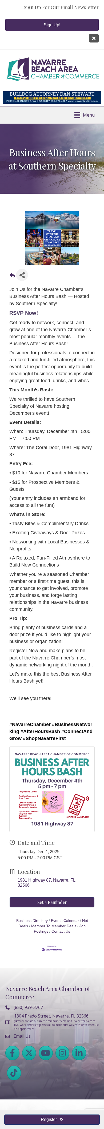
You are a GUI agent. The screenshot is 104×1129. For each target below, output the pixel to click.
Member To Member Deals (53, 926)
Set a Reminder (52, 902)
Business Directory (32, 921)
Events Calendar (65, 921)
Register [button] (49, 1119)
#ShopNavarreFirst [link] (44, 738)
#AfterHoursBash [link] (40, 731)
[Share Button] (22, 275)
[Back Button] (12, 276)
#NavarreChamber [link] (30, 724)
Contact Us (60, 931)
